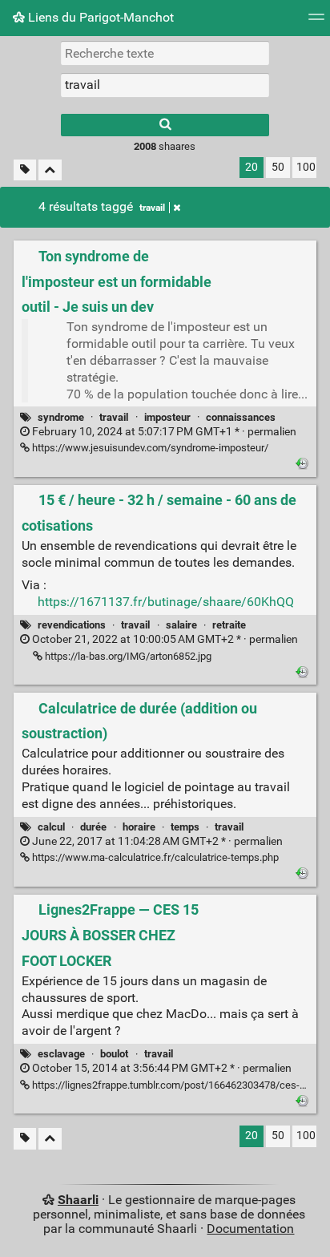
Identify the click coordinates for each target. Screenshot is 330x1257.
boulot (114, 1054)
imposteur (167, 417)
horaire (139, 827)
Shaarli (78, 1199)
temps (185, 827)
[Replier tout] (50, 170)
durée (93, 827)
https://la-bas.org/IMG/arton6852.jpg (126, 656)
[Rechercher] (165, 125)
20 (251, 167)
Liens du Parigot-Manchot (99, 17)
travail (152, 207)
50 (278, 167)
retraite (229, 625)
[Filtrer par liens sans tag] (25, 170)
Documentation (250, 1228)
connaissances (241, 417)
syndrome (61, 417)
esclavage (61, 1054)
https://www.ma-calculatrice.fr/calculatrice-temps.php (154, 857)
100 (306, 167)
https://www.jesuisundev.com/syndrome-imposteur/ (149, 448)
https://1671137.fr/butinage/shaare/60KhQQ (166, 601)
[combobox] (165, 85)
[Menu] (316, 22)
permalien (163, 432)
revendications (72, 625)
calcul (51, 827)
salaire (181, 625)
